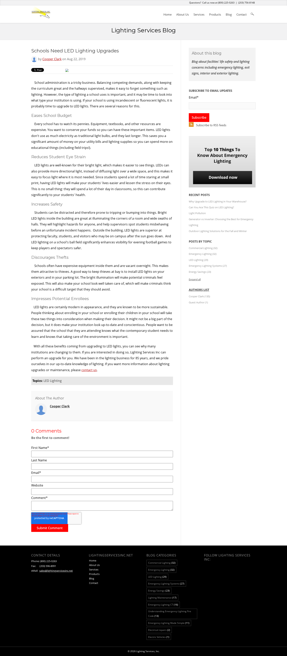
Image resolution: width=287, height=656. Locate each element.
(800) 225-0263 (226, 2)
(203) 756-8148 (246, 2)
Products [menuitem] (215, 14)
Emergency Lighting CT (163, 604)
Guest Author (198, 302)
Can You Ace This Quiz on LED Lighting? (211, 207)
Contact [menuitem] (241, 14)
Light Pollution (197, 213)
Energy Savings (200, 272)
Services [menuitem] (198, 14)
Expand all (195, 279)
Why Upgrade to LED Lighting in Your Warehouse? (218, 201)
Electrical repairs (159, 630)
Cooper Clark (52, 59)
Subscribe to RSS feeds (211, 125)
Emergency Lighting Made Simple (168, 623)
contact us (89, 370)
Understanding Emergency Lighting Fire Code (169, 614)
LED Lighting (53, 381)
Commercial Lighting (203, 248)
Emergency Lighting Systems (208, 266)
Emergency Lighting (203, 254)
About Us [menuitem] (182, 14)
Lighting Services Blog (143, 30)
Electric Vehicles (158, 637)
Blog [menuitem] (229, 14)
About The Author (49, 398)
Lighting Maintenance (162, 597)
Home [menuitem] (167, 14)
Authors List (199, 290)
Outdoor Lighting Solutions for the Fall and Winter (218, 231)
